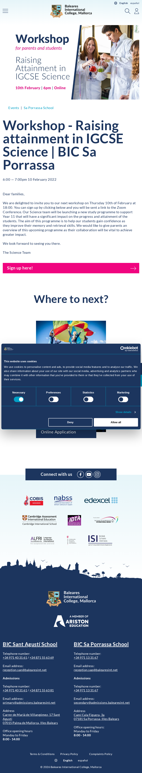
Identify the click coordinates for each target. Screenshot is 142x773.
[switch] (54, 399)
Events (13, 108)
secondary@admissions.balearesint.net (102, 702)
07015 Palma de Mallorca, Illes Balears (30, 723)
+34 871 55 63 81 (42, 690)
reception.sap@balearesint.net (96, 670)
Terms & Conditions (42, 754)
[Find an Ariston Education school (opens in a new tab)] (71, 621)
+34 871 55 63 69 (42, 657)
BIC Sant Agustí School (30, 644)
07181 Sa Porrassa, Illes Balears (96, 719)
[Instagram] (97, 474)
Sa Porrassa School (39, 108)
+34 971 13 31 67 (86, 657)
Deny (70, 422)
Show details (123, 412)
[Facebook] (80, 474)
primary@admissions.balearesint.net (29, 702)
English (123, 3)
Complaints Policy (100, 754)
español (134, 3)
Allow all (116, 422)
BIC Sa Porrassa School (101, 644)
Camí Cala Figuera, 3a (89, 715)
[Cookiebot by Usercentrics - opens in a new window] (123, 348)
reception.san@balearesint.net (25, 670)
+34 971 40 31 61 (15, 657)
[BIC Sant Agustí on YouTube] (88, 474)
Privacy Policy (69, 754)
